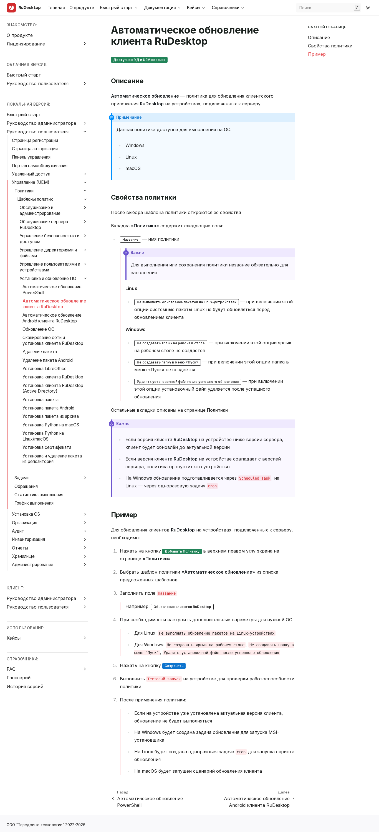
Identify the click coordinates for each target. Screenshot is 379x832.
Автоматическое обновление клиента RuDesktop (54, 303)
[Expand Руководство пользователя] (85, 83)
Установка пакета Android (48, 408)
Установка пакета (40, 399)
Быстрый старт (24, 75)
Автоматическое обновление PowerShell (52, 289)
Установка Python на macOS (50, 425)
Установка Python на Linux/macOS (43, 436)
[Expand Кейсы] (85, 637)
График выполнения (34, 503)
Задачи (21, 477)
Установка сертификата (46, 447)
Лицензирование (26, 44)
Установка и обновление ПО (48, 278)
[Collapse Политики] (85, 191)
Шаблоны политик (35, 199)
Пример (317, 54)
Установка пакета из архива (50, 416)
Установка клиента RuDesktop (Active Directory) (52, 388)
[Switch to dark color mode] (367, 8)
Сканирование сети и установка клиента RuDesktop (52, 340)
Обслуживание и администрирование (40, 210)
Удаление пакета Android (47, 360)
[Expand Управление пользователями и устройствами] (85, 264)
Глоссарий (19, 677)
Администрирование (32, 564)
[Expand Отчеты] (85, 548)
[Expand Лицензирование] (85, 43)
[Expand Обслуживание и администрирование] (85, 207)
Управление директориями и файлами (48, 252)
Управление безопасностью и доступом (49, 238)
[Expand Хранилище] (85, 556)
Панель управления (31, 157)
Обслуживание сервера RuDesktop (44, 224)
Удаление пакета (39, 351)
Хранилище (23, 556)
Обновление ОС (38, 329)
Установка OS (26, 514)
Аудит (18, 531)
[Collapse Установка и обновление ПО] (85, 278)
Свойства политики (330, 46)
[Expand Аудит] (85, 531)
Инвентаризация (28, 539)
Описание (319, 37)
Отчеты (20, 548)
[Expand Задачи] (85, 477)
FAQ (11, 669)
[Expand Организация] (85, 522)
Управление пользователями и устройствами (50, 267)
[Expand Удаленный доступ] (85, 174)
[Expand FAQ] (85, 668)
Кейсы (14, 638)
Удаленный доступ (31, 174)
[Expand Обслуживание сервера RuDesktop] (85, 221)
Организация (24, 522)
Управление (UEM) (30, 182)
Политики (24, 191)
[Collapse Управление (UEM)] (85, 182)
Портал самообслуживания (39, 165)
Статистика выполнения (38, 494)
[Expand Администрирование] (85, 564)
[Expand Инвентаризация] (85, 539)
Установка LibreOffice (44, 368)
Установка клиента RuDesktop (52, 377)
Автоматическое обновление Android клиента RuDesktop (52, 318)
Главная (56, 7)
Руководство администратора (41, 123)
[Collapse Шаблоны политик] (85, 199)
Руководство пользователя (38, 83)
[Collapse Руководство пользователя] (85, 131)
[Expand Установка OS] (85, 514)
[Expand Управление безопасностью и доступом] (85, 235)
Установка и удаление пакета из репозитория (52, 458)
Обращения (26, 486)
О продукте (81, 7)
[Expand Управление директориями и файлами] (85, 250)
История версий (25, 686)
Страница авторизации (35, 148)
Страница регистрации (35, 140)
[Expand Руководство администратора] (85, 123)
